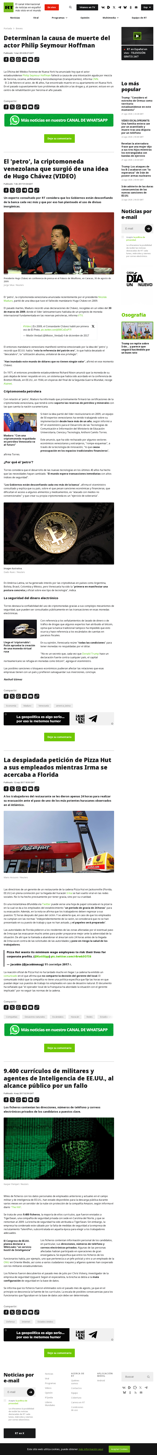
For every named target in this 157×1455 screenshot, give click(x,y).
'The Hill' (16, 1207)
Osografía (133, 315)
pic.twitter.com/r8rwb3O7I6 (71, 956)
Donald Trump (90, 654)
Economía (11, 705)
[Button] (70, 7)
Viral (35, 17)
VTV (80, 315)
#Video (27, 326)
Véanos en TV (87, 7)
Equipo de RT (139, 17)
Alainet (8, 383)
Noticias (15, 17)
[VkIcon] (103, 7)
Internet (26, 1321)
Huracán (75, 1016)
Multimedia (109, 17)
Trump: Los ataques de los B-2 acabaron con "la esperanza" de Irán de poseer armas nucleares (136, 171)
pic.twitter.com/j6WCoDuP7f (56, 329)
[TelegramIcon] (119, 7)
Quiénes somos (75, 1382)
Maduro (27, 705)
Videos (48, 1388)
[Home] (8, 7)
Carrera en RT (78, 1402)
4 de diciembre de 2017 (76, 335)
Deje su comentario (59, 138)
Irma (69, 893)
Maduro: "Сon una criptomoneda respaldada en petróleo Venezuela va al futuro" (20, 440)
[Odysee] (134, 1387)
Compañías (11, 1016)
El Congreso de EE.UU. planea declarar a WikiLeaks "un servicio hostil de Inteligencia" (17, 1245)
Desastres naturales (35, 1016)
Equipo (74, 1392)
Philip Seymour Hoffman (37, 75)
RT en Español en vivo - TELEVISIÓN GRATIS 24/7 (135, 52)
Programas (58, 17)
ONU (6, 1262)
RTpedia (49, 1397)
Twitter (46, 904)
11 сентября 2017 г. (58, 964)
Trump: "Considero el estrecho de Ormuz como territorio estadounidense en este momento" (136, 104)
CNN (95, 79)
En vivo (52, 7)
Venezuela (44, 705)
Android (101, 1380)
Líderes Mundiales (50, 1404)
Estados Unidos (45, 1321)
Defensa (10, 1321)
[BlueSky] (125, 7)
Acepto (135, 238)
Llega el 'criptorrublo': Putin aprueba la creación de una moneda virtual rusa (19, 646)
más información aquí (90, 1449)
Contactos (76, 1388)
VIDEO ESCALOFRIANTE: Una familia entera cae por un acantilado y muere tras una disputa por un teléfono (135, 127)
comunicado (10, 976)
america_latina (63, 705)
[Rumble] (108, 7)
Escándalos (57, 1016)
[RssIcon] (135, 1392)
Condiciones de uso (77, 1409)
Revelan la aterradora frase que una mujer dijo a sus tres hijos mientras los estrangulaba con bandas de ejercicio (136, 150)
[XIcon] (114, 7)
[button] (137, 36)
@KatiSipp (41, 956)
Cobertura (76, 1397)
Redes (89, 1016)
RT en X (19, 1433)
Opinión (84, 17)
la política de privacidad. (135, 238)
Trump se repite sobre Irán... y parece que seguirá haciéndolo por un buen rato (135, 348)
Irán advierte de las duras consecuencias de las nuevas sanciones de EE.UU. (137, 191)
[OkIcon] (130, 7)
